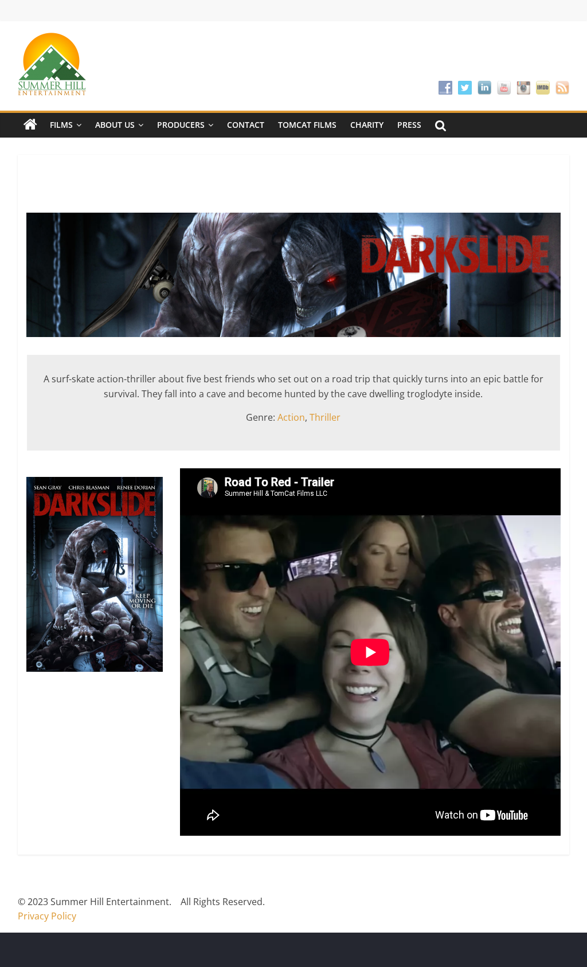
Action (291, 417)
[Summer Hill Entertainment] (30, 125)
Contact (245, 124)
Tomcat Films (307, 124)
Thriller (325, 417)
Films (61, 124)
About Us (115, 124)
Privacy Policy (47, 916)
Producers (181, 124)
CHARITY (366, 124)
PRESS (409, 124)
